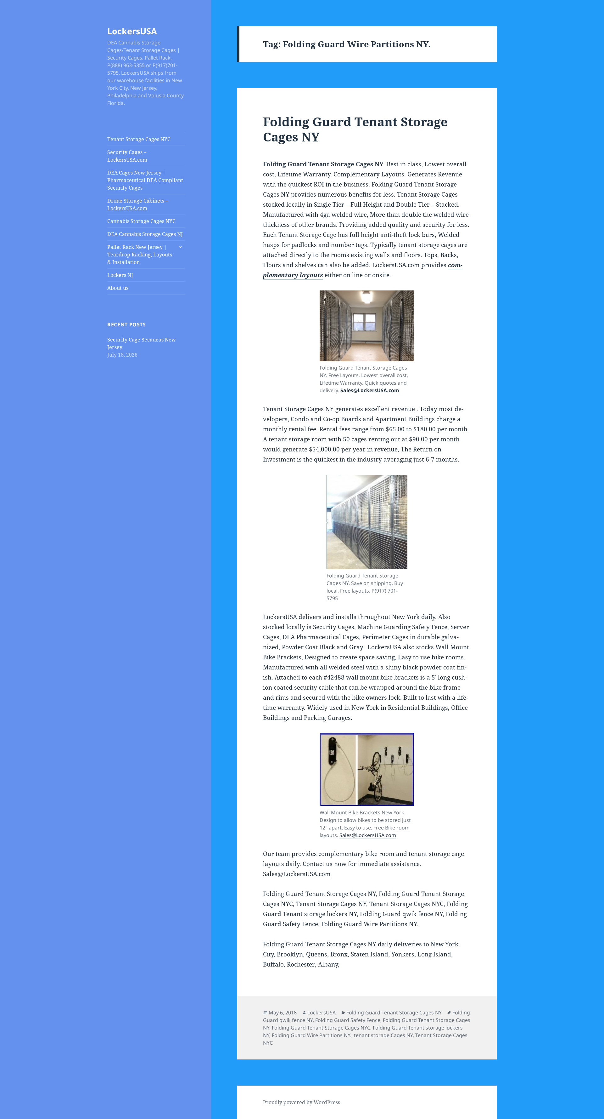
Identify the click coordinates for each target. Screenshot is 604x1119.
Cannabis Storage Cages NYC (141, 221)
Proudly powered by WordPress (301, 1102)
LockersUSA (132, 31)
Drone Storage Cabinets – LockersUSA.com (137, 204)
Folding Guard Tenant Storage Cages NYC (321, 1027)
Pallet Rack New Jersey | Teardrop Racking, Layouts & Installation (139, 255)
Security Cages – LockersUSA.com (127, 156)
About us (117, 287)
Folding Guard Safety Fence (347, 1020)
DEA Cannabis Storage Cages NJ (145, 234)
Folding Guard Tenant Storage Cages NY (355, 129)
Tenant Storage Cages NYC (139, 139)
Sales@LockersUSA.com (369, 390)
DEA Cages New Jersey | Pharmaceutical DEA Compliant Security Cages (145, 180)
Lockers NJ (120, 275)
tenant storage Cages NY (383, 1035)
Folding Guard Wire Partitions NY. (311, 1035)
